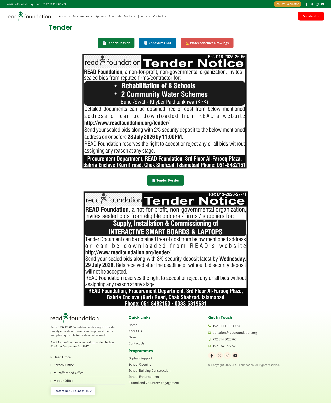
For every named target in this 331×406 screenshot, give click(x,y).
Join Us (142, 16)
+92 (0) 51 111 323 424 (54, 4)
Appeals (100, 16)
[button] (68, 16)
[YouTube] (322, 4)
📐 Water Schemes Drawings (207, 43)
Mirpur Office (63, 381)
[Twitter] (312, 4)
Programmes (81, 16)
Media (128, 16)
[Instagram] (317, 4)
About (63, 16)
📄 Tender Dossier (116, 43)
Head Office (62, 357)
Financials (114, 16)
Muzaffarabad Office (69, 373)
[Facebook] (306, 4)
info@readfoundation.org (20, 4)
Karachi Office (64, 365)
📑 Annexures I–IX (157, 43)
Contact (158, 16)
